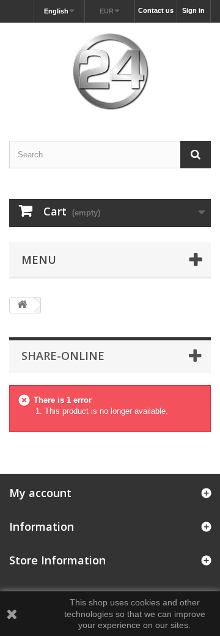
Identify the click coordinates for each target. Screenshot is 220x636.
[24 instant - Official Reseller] (110, 71)
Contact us (156, 10)
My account (40, 492)
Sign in (193, 10)
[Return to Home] (22, 305)
